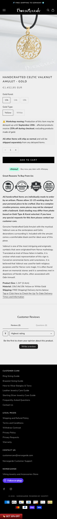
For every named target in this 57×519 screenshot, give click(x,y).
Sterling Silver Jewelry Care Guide (19, 395)
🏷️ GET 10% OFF (11, 516)
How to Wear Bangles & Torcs (17, 385)
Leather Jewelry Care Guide (16, 390)
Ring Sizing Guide (11, 376)
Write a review (28, 346)
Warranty (7, 442)
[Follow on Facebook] (4, 489)
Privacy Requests (11, 437)
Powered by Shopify (39, 496)
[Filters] (5, 333)
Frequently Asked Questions (16, 400)
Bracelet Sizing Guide (13, 381)
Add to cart (28, 160)
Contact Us (8, 405)
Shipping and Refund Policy (16, 418)
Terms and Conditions (13, 423)
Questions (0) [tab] (41, 325)
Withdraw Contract (12, 427)
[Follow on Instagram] (11, 489)
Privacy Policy (9, 432)
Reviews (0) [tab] (15, 325)
